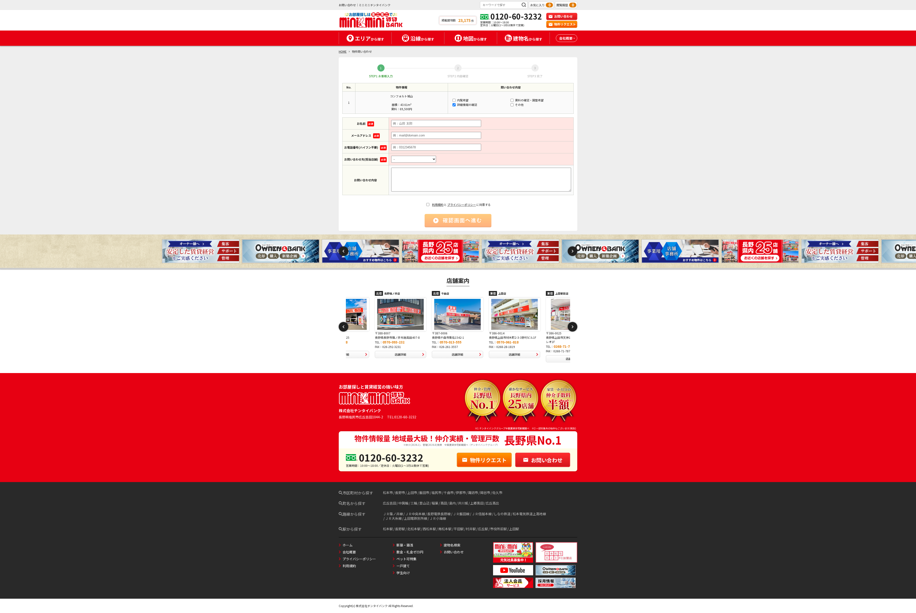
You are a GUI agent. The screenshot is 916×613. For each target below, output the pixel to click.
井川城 (463, 503)
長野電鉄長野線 (439, 513)
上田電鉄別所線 (415, 518)
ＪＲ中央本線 (415, 513)
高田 (443, 503)
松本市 (388, 492)
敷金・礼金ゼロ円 (409, 552)
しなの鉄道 (502, 513)
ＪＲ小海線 (437, 518)
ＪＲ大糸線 (393, 518)
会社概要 (349, 552)
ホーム (348, 545)
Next (572, 251)
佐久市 (497, 492)
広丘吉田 (389, 503)
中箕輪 (403, 503)
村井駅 (471, 528)
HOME (343, 51)
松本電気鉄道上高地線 (529, 513)
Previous (343, 251)
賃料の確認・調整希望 (529, 100)
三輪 (414, 503)
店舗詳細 (373, 354)
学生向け (403, 572)
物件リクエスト (565, 24)
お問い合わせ (563, 16)
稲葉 (435, 503)
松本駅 (388, 528)
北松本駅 (414, 528)
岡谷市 (485, 492)
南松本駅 (445, 528)
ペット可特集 (406, 559)
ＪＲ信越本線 (482, 513)
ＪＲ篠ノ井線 (393, 513)
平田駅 (459, 528)
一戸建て (403, 565)
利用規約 (437, 205)
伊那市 (461, 492)
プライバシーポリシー (461, 205)
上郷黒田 (477, 503)
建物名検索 (452, 545)
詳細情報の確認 (466, 105)
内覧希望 (462, 100)
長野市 (400, 492)
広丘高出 (492, 503)
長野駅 (400, 528)
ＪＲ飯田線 (461, 513)
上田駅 (514, 528)
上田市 (412, 492)
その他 (519, 105)
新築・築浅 (404, 545)
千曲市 (449, 492)
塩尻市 (437, 492)
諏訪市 (473, 492)
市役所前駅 (498, 528)
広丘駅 (483, 528)
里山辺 (424, 503)
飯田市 (424, 492)
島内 (452, 503)
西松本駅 (429, 528)
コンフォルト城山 (401, 96)
